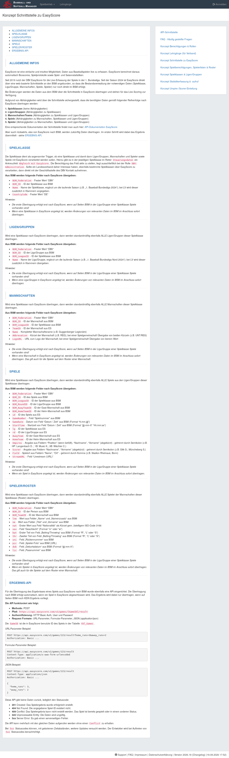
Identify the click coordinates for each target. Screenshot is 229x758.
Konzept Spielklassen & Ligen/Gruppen (181, 74)
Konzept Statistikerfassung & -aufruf (179, 81)
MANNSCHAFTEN (21, 40)
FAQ (130, 754)
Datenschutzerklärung (160, 754)
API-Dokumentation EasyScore (101, 127)
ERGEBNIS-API (20, 50)
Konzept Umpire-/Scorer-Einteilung (178, 88)
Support (121, 754)
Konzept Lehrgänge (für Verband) (178, 53)
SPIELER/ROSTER (22, 47)
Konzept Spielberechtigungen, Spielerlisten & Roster (188, 67)
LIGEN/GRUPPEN (21, 37)
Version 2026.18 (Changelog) (189, 754)
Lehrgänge (65, 4)
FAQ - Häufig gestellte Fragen (176, 39)
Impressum (141, 754)
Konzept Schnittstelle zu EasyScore (179, 60)
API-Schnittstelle (169, 32)
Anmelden (220, 4)
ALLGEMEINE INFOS (23, 30)
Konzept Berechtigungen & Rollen (178, 46)
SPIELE (16, 44)
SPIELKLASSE (19, 33)
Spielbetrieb (46, 4)
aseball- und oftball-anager (25, 4)
